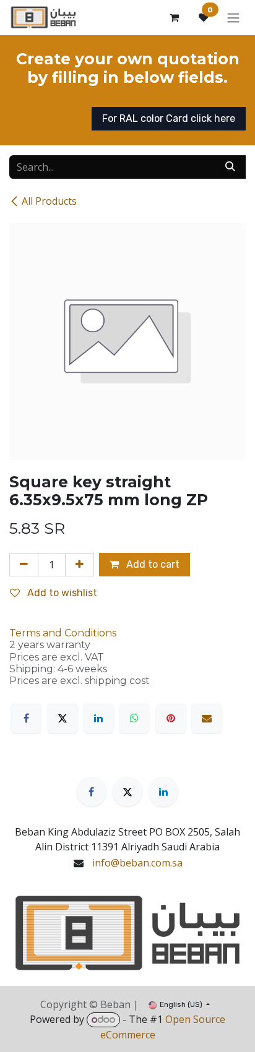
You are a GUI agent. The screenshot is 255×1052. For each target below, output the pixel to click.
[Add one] (79, 564)
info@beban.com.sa (137, 863)
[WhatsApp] (134, 718)
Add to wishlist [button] (61, 593)
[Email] (207, 718)
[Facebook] (26, 718)
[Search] (230, 167)
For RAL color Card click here (168, 118)
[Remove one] (23, 564)
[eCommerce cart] (174, 17)
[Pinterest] (171, 718)
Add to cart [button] (151, 564)
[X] (62, 718)
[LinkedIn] (98, 718)
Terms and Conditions (62, 633)
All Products (49, 201)
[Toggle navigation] (233, 17)
